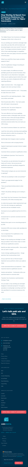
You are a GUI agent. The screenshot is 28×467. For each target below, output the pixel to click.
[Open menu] (25, 2)
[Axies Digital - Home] (2, 2)
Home (2, 8)
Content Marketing (5, 376)
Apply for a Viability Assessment (14, 326)
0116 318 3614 (6, 343)
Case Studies (4, 443)
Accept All (19, 463)
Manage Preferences (8, 463)
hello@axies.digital (7, 340)
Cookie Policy (4, 358)
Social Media (4, 378)
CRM (2, 386)
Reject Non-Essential (8, 459)
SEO (2, 370)
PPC (2, 373)
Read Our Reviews (5, 363)
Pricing (4, 441)
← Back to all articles (6, 299)
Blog (6, 8)
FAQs (2, 354)
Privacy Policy (4, 356)
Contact (4, 445)
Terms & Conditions (5, 361)
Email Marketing (4, 381)
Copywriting (4, 383)
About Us (4, 438)
